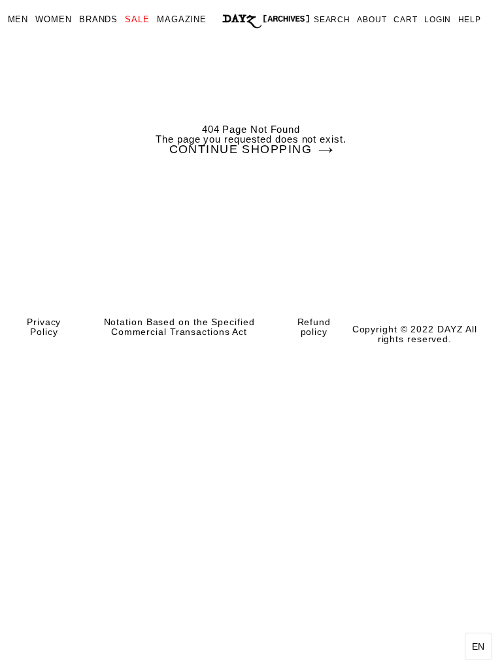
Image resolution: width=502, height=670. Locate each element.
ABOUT (372, 20)
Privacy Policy (44, 327)
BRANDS (98, 19)
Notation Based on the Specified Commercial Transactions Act (179, 327)
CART (405, 20)
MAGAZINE (182, 19)
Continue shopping (240, 150)
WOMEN (53, 19)
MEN (18, 19)
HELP (470, 20)
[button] (478, 646)
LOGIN (438, 20)
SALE (137, 19)
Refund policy (314, 327)
